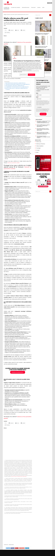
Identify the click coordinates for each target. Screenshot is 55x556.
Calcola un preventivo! (18, 372)
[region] (27, 66)
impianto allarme (11, 544)
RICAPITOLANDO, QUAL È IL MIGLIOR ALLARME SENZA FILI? (16, 88)
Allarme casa (6, 7)
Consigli (38, 7)
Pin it (17, 548)
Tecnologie (33, 7)
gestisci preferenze (23, 74)
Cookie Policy (15, 71)
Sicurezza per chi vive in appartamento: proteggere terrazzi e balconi (43, 137)
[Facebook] (48, 3)
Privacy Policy (20, 71)
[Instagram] (49, 3)
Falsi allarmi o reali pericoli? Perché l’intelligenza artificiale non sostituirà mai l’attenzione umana (43, 122)
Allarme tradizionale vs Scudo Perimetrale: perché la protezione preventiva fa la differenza (43, 133)
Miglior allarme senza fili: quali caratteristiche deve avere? (41, 47)
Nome (37, 93)
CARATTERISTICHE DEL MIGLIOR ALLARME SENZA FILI (15, 83)
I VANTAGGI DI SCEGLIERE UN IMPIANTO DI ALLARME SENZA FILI (17, 84)
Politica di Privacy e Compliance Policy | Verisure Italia (18, 476)
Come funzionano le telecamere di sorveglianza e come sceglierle (42, 34)
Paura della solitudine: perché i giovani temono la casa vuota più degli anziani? (43, 129)
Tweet (8, 548)
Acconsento (39, 107)
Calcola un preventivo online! (13, 162)
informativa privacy (45, 109)
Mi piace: (8, 89)
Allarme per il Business (15, 7)
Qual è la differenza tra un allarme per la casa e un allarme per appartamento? (43, 125)
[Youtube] (51, 3)
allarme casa (6, 544)
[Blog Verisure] (10, 3)
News (43, 7)
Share (13, 548)
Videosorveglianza (25, 7)
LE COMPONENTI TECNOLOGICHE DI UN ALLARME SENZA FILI (17, 86)
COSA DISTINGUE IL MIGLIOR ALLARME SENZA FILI (14, 85)
